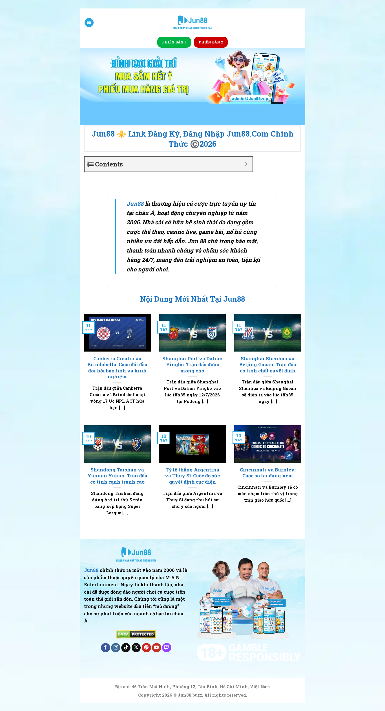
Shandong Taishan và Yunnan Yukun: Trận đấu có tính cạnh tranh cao (117, 476)
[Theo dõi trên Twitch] (166, 648)
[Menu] (89, 22)
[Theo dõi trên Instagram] (115, 648)
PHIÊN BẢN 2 (211, 42)
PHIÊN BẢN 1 (174, 42)
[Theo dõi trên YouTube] (156, 648)
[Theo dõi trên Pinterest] (146, 648)
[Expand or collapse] (246, 164)
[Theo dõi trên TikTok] (125, 648)
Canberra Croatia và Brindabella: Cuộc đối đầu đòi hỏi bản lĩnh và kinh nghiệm (117, 368)
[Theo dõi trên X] (136, 648)
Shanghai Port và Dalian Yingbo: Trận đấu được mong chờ (192, 365)
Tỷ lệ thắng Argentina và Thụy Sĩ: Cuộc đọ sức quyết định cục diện (192, 476)
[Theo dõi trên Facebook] (105, 648)
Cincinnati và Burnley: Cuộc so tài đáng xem (268, 473)
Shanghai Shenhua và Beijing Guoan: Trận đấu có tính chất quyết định (267, 365)
